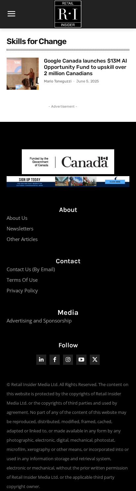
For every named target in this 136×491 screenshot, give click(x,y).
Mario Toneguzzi (58, 81)
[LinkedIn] (41, 360)
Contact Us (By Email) (31, 269)
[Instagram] (68, 360)
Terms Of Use (22, 279)
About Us (17, 218)
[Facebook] (55, 360)
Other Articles (22, 239)
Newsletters (20, 228)
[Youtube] (81, 360)
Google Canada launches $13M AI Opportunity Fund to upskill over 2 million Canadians (85, 67)
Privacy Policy (22, 290)
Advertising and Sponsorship (39, 320)
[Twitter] (95, 360)
